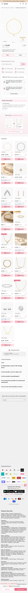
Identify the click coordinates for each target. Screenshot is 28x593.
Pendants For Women (11, 554)
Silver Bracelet (5, 538)
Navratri (24, 575)
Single (20, 55)
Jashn (19, 580)
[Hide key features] (1, 26)
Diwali (2, 575)
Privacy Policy (4, 428)
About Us (3, 415)
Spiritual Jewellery (8, 518)
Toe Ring (8, 555)
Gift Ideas (3, 561)
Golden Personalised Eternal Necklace (6, 342)
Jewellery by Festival (6, 572)
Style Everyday (5, 579)
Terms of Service (5, 435)
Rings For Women (5, 550)
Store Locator (4, 412)
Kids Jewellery (4, 559)
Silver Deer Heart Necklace (6, 249)
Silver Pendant (20, 538)
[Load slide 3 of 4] (14, 42)
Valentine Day (13, 573)
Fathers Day (4, 574)
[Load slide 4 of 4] (15, 42)
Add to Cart (7, 159)
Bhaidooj (16, 575)
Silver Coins (13, 562)
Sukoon (15, 580)
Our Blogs (3, 410)
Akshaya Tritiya (5, 573)
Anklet (3, 513)
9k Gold (12, 529)
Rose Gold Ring (14, 552)
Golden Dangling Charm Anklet (9, 127)
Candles (25, 562)
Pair (8, 55)
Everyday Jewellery (15, 516)
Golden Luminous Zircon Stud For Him (20, 179)
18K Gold (23, 529)
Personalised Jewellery (7, 541)
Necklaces (9, 515)
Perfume (19, 562)
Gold (2, 527)
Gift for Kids (4, 558)
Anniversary (22, 568)
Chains (15, 515)
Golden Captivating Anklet (6, 156)
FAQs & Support (5, 433)
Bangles (15, 514)
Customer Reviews (6, 408)
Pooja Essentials (5, 562)
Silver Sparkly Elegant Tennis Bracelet (6, 295)
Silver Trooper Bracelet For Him (20, 156)
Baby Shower (4, 569)
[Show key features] (2, 26)
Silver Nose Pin (19, 540)
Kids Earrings (12, 559)
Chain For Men (8, 547)
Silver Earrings (11, 539)
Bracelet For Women (11, 553)
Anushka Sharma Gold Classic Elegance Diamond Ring (20, 226)
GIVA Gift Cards (5, 419)
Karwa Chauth (20, 574)
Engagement (4, 568)
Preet (11, 580)
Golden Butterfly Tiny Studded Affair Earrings (20, 250)
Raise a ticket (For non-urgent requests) (12, 458)
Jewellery (3, 520)
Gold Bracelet (22, 528)
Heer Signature (5, 580)
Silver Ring (3, 539)
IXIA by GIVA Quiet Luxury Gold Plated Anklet (6, 180)
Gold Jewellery (5, 521)
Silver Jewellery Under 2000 (12, 542)
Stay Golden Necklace (19, 127)
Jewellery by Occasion (7, 567)
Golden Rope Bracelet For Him (6, 272)
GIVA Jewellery (15, 504)
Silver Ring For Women (16, 550)
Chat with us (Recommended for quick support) (14, 455)
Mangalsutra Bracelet (6, 514)
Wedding (16, 568)
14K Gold (17, 529)
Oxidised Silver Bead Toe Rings (6, 319)
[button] (20, 3)
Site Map (3, 437)
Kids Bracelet (20, 559)
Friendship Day (12, 574)
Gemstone (16, 518)
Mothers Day (21, 573)
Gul (23, 580)
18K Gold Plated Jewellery (7, 7)
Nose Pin (20, 515)
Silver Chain (12, 538)
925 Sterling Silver (5, 536)
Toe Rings (6, 516)
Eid (20, 575)
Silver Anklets (14, 536)
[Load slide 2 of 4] (13, 42)
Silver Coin (22, 536)
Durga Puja (4, 576)
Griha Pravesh (19, 569)
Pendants (3, 515)
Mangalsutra (17, 513)
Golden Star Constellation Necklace (20, 295)
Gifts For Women (5, 549)
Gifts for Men (4, 545)
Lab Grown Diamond (15, 521)
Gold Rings (7, 527)
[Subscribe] (24, 399)
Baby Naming (12, 569)
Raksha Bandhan (9, 575)
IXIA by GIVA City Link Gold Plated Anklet (6, 226)
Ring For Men (4, 546)
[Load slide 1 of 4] (12, 42)
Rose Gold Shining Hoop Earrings (20, 203)
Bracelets (20, 514)
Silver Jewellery (5, 535)
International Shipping (6, 431)
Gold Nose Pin (14, 528)
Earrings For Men (13, 546)
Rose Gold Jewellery (12, 522)
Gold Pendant (22, 527)
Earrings (11, 513)
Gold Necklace (5, 529)
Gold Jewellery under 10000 (8, 531)
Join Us (3, 417)
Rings (6, 513)
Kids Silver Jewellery (9, 540)
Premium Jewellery (13, 532)
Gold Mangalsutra (5, 528)
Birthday (11, 568)
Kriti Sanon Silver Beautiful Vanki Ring (6, 203)
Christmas (10, 576)
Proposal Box (5, 563)
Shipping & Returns (6, 426)
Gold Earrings (14, 527)
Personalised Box (13, 563)
